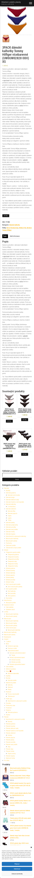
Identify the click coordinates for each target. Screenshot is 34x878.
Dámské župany (10, 534)
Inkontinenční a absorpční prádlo (17, 701)
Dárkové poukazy (11, 669)
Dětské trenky (10, 582)
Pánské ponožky (10, 742)
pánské (25, 160)
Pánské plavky (10, 740)
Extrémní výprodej (13, 646)
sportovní (6, 80)
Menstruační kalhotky (12, 538)
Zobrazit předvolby (17, 874)
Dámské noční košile (14, 495)
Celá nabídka (9, 607)
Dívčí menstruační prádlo (13, 584)
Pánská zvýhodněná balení (17, 664)
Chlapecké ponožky (13, 559)
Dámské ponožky (11, 527)
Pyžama (8, 710)
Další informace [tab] (15, 236)
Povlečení (9, 708)
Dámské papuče (12, 513)
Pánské (6, 717)
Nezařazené (7, 637)
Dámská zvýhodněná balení (17, 653)
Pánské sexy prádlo (11, 744)
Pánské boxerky (10, 726)
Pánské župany (10, 756)
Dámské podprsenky (12, 525)
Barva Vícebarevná (12, 228)
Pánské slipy (9, 749)
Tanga (13, 655)
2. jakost (8, 641)
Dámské (6, 488)
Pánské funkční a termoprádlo (14, 731)
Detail (6, 216)
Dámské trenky (10, 532)
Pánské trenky (10, 751)
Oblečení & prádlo (11, 683)
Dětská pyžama (10, 568)
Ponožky (8, 703)
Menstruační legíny (11, 623)
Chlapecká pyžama (13, 554)
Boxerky (10, 721)
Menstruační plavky (11, 541)
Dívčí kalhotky (12, 591)
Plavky (9, 689)
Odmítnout (17, 869)
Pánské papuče (10, 737)
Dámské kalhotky (14, 225)
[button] (31, 847)
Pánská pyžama (10, 724)
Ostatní (6, 639)
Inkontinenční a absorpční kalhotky (16, 536)
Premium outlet (12, 648)
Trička (9, 520)
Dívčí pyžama (11, 596)
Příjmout (17, 864)
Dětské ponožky (10, 580)
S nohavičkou (12, 506)
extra (21, 105)
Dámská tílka (11, 511)
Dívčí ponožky (12, 593)
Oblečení (10, 687)
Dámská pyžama (11, 493)
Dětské (6, 550)
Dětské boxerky (10, 570)
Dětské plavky (10, 577)
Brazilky (8, 490)
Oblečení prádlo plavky (11, 2)
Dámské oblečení (11, 509)
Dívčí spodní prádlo (11, 589)
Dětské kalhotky (10, 573)
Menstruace (7, 618)
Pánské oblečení (11, 733)
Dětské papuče (10, 575)
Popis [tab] (5, 236)
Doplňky (8, 676)
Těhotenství (11, 696)
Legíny (9, 516)
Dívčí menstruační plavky (15, 586)
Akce (7, 644)
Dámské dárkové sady (12, 500)
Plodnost (8, 692)
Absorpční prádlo (11, 602)
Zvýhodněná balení (13, 650)
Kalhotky (10, 685)
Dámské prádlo (12, 680)
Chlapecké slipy (12, 561)
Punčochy (9, 543)
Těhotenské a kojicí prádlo (13, 548)
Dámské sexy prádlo (12, 529)
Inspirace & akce (9, 605)
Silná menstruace (11, 628)
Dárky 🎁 (8, 671)
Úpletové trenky (10, 758)
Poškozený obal (10, 705)
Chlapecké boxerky (13, 557)
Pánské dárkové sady (12, 728)
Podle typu (9, 699)
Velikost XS (22, 228)
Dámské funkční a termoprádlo (15, 502)
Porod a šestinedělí (13, 694)
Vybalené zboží (10, 609)
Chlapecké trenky (13, 564)
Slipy (9, 747)
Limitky (6, 612)
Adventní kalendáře (13, 673)
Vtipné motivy (12, 753)
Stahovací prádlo (11, 545)
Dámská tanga (10, 497)
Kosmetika (9, 598)
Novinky (8, 678)
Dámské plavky (10, 522)
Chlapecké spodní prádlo (13, 552)
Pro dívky (6, 760)
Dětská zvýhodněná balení (17, 657)
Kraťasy (10, 735)
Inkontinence (8, 600)
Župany (8, 715)
